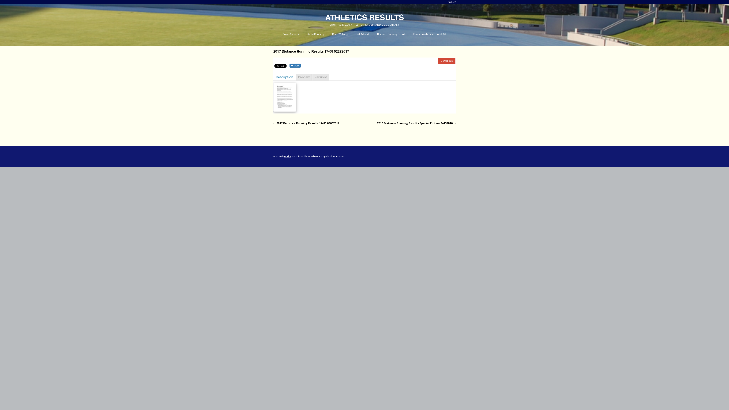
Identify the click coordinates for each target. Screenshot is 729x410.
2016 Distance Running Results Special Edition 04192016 (415, 123)
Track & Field (361, 34)
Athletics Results (364, 17)
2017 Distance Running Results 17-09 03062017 (307, 123)
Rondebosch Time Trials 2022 (430, 34)
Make (287, 156)
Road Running (316, 34)
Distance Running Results (391, 34)
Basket (452, 2)
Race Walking (340, 34)
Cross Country (291, 34)
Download (446, 60)
